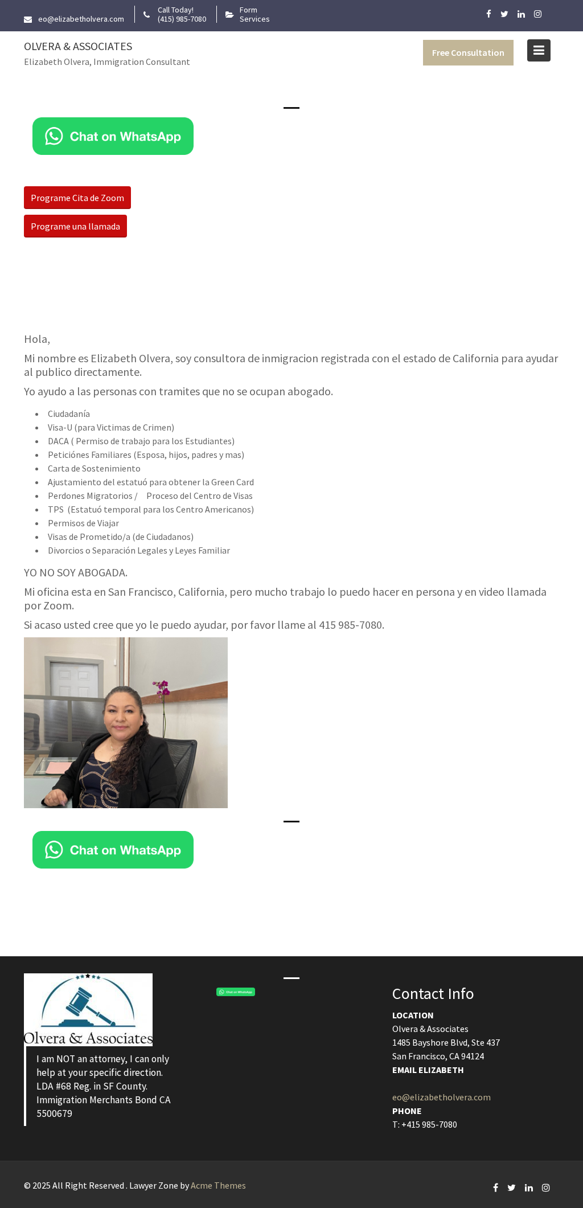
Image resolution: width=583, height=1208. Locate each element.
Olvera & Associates (78, 46)
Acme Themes (218, 1185)
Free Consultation (468, 52)
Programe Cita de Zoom (77, 197)
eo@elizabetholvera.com (441, 1097)
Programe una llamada (75, 226)
